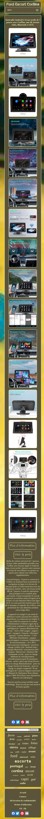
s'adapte (19, 736)
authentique (14, 780)
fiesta (11, 752)
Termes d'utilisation (22, 804)
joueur (23, 775)
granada (19, 739)
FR (25, 808)
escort (29, 771)
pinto (35, 735)
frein (12, 739)
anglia (24, 752)
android (27, 736)
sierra (14, 747)
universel (24, 757)
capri (25, 779)
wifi (18, 744)
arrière (27, 739)
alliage (32, 747)
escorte (23, 761)
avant (32, 751)
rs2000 (17, 752)
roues (25, 743)
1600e (32, 757)
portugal (16, 766)
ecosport (15, 775)
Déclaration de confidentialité (23, 801)
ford (13, 756)
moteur (23, 748)
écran (33, 766)
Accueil (23, 793)
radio (23, 783)
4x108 (30, 775)
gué (33, 779)
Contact (22, 797)
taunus (34, 739)
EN (20, 808)
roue (26, 767)
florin (11, 735)
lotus (34, 743)
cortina (17, 771)
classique (11, 744)
